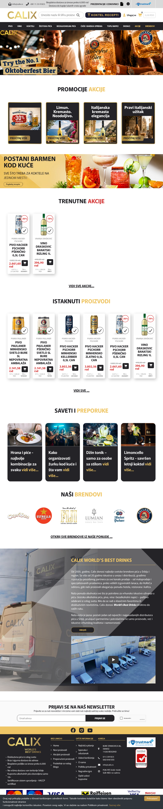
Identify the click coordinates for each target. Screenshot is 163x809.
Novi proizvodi (60, 749)
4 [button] (81, 71)
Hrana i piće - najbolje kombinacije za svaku (24, 460)
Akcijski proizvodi (61, 754)
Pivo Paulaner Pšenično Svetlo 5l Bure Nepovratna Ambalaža (43, 353)
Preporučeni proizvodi (63, 758)
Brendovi (150, 26)
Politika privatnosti (87, 766)
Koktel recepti (104, 15)
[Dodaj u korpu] (25, 263)
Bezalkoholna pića (66, 26)
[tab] (58, 71)
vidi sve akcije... (81, 285)
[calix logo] (24, 746)
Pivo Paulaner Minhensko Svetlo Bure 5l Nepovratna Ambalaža (18, 353)
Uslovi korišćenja (86, 757)
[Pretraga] (78, 15)
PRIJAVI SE (100, 718)
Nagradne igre (85, 771)
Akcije (138, 26)
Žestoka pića (45, 26)
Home (56, 745)
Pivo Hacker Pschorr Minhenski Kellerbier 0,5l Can (69, 353)
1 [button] (58, 71)
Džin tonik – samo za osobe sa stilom (99, 460)
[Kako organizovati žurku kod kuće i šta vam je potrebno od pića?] (62, 434)
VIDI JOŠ (82, 629)
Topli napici (112, 26)
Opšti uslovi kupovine (83, 777)
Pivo (10, 26)
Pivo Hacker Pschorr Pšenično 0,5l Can (18, 250)
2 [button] (66, 71)
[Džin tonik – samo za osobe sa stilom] (100, 434)
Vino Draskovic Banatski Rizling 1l (43, 248)
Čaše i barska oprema (91, 26)
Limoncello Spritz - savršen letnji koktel (137, 460)
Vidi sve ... (81, 390)
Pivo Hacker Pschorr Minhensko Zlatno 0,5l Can (94, 353)
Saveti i (81, 410)
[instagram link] (81, 730)
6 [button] (96, 71)
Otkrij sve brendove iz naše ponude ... (82, 536)
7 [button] (104, 71)
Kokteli (30, 26)
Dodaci (126, 26)
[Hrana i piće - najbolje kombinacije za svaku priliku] (24, 434)
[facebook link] (73, 730)
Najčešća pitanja (86, 745)
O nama (82, 762)
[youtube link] (89, 730)
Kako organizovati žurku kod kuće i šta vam (62, 463)
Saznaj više (114, 805)
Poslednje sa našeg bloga (62, 765)
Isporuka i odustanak (83, 751)
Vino (19, 26)
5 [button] (89, 71)
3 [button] (73, 71)
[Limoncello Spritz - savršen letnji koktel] (138, 434)
